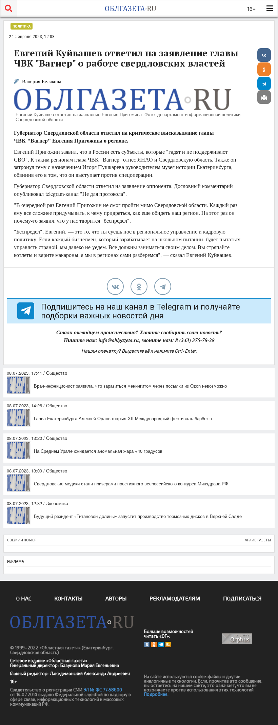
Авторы (116, 598)
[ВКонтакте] (264, 55)
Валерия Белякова (41, 81)
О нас (24, 598)
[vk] (115, 286)
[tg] (162, 286)
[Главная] (130, 8)
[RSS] (168, 644)
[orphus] (237, 638)
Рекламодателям (175, 598)
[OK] (154, 644)
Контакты (68, 598)
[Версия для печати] (264, 97)
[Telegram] (264, 83)
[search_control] (8, 8)
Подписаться (242, 598)
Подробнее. (156, 694)
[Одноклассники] (264, 69)
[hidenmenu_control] (269, 8)
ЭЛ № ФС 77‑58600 (102, 689)
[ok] (139, 286)
